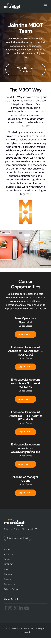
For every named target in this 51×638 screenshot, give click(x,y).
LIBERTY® (8, 564)
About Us (8, 554)
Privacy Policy (11, 589)
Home (7, 549)
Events (7, 579)
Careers (8, 574)
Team (7, 559)
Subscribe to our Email (17, 538)
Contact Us (9, 584)
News (7, 569)
